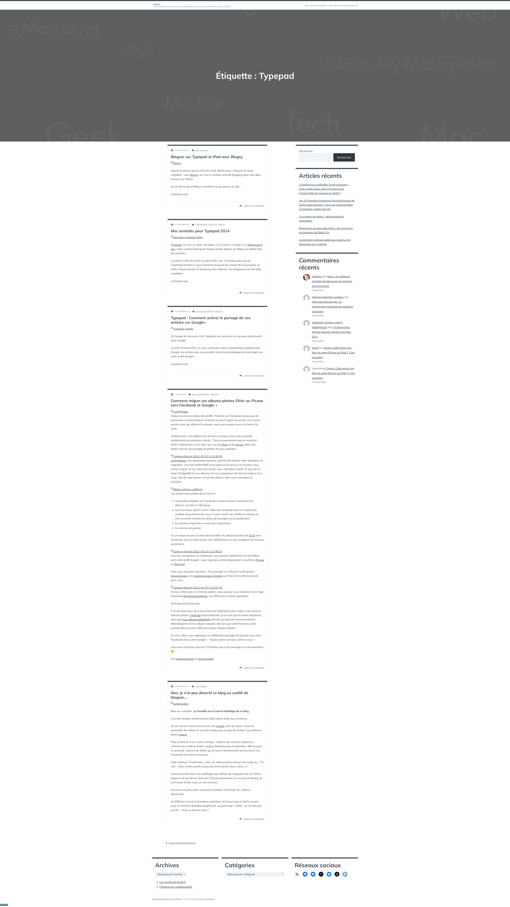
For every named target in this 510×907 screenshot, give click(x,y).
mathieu (317, 276)
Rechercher (306, 151)
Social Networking (204, 311)
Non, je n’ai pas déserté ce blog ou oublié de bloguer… (209, 695)
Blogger (179, 564)
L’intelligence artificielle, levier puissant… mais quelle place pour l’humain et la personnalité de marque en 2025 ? (324, 189)
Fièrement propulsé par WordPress (167, 899)
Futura (183, 734)
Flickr (224, 444)
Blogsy (194, 174)
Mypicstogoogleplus (195, 596)
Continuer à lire (179, 194)
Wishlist (221, 224)
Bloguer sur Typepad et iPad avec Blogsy (207, 156)
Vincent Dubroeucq (206, 899)
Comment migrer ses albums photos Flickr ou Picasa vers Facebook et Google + (217, 403)
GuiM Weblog (201, 224)
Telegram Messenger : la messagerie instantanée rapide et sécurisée (332, 306)
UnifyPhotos (178, 460)
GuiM (315, 347)
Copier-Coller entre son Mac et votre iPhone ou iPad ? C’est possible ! (333, 352)
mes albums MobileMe (196, 619)
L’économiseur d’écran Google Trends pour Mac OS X (331, 331)
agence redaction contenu (328, 297)
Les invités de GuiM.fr (172, 882)
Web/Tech (215, 394)
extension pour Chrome (208, 575)
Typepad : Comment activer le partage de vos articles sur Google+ (210, 320)
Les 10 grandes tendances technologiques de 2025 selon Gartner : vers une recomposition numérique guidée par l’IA (326, 205)
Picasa (239, 444)
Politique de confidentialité (175, 886)
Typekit (219, 726)
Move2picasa (179, 575)
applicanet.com (185, 658)
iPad (197, 150)
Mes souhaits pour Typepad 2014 (200, 231)
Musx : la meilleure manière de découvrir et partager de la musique (332, 281)
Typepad (176, 244)
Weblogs (204, 150)
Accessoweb (206, 658)
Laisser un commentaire (253, 206)
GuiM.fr (157, 4)
